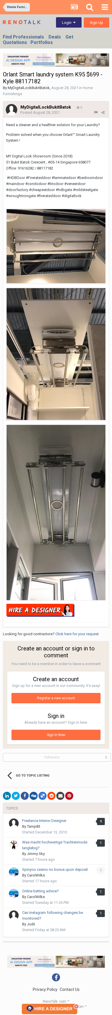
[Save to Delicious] (42, 796)
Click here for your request (77, 634)
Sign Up (96, 22)
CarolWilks (36, 875)
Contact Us (70, 989)
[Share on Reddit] (51, 796)
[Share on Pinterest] (69, 796)
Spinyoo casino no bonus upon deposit (55, 869)
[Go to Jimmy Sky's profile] (14, 845)
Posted (40, 112)
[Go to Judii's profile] (14, 915)
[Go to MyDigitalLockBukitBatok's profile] (11, 109)
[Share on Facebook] (25, 796)
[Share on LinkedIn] (7, 796)
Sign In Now (56, 735)
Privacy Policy (45, 989)
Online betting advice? (40, 891)
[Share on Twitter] (16, 796)
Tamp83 (33, 826)
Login (67, 22)
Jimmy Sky (36, 854)
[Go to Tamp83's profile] (14, 823)
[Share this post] (103, 112)
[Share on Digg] (34, 796)
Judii (31, 924)
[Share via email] (60, 796)
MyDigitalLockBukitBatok (29, 88)
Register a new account (56, 698)
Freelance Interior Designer (44, 820)
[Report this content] (96, 112)
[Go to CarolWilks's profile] (14, 872)
